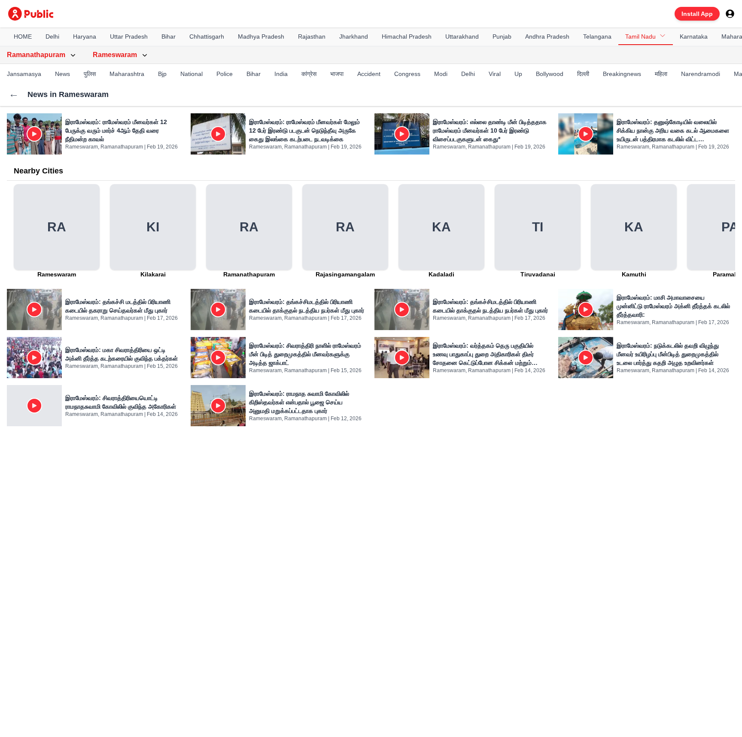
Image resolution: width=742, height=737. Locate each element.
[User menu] (730, 14)
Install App (697, 13)
